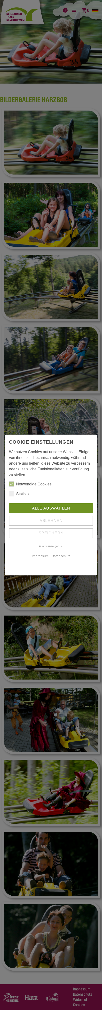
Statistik (22, 494)
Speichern (51, 533)
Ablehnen (51, 521)
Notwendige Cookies (33, 484)
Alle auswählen (51, 508)
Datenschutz (60, 556)
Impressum (40, 556)
